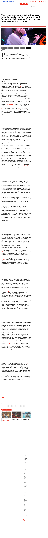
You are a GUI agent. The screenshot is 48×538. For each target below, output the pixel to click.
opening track (9, 343)
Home (25, 454)
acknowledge (4, 251)
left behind (19, 108)
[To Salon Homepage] (23, 3)
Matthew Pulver (8, 396)
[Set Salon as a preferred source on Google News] (28, 48)
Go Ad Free (25, 468)
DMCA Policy (24, 522)
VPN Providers (24, 520)
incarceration (6, 216)
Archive (25, 465)
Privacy (25, 459)
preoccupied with (4, 200)
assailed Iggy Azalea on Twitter (10, 291)
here (21, 86)
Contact (25, 458)
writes (21, 131)
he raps (29, 200)
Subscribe (5, 1)
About (25, 455)
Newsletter (33, 1)
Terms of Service (25, 462)
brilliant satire (4, 184)
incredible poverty (10, 104)
